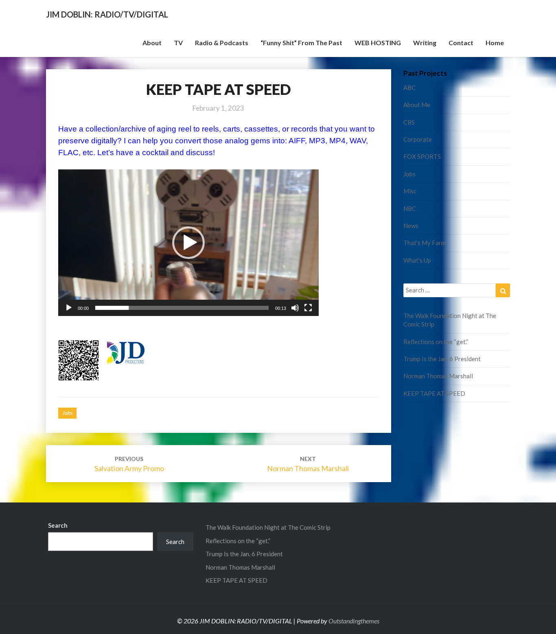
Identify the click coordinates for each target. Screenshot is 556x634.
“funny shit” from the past (301, 42)
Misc (409, 191)
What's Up (417, 260)
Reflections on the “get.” (435, 341)
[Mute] (295, 308)
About (152, 42)
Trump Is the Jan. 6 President (442, 358)
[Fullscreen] (308, 308)
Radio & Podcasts (221, 42)
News (410, 225)
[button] (188, 242)
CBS (409, 122)
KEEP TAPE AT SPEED (434, 393)
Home (495, 42)
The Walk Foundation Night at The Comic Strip (268, 527)
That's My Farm (424, 242)
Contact (461, 42)
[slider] (182, 308)
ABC (409, 87)
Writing (424, 42)
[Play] (69, 308)
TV (178, 42)
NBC (409, 208)
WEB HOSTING (378, 42)
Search (58, 525)
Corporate (417, 139)
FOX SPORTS (422, 156)
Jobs (67, 412)
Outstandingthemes (353, 621)
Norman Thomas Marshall (438, 376)
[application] (188, 242)
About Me (416, 104)
